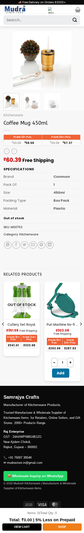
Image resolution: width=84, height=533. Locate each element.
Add (61, 373)
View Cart (22, 527)
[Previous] (11, 60)
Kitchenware (13, 115)
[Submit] (75, 20)
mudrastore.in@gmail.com (24, 462)
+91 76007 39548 (20, 457)
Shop (62, 527)
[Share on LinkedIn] (50, 245)
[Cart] (77, 10)
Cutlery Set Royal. (21, 325)
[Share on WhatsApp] (8, 245)
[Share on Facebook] (16, 245)
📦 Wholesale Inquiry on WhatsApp (35, 476)
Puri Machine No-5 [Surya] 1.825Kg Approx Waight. (62, 325)
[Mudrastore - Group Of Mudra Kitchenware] (24, 9)
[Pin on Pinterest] (41, 245)
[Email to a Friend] (33, 245)
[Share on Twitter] (24, 245)
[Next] (73, 60)
